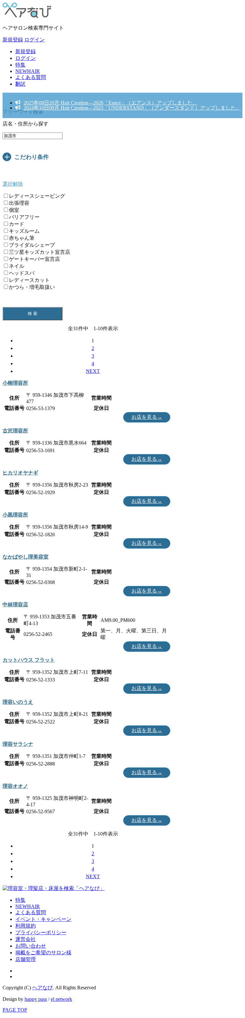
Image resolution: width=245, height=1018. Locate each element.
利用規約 (25, 926)
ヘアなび (42, 987)
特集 (20, 65)
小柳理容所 (15, 383)
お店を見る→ (146, 417)
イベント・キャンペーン (43, 919)
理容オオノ (15, 786)
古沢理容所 (15, 430)
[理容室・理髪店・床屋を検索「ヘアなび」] (54, 888)
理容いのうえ (18, 702)
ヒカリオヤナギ (20, 472)
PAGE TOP (15, 1010)
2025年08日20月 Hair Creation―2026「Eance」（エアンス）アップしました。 (110, 102)
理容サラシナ (18, 744)
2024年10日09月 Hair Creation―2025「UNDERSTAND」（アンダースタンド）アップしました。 (132, 107)
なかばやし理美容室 (25, 556)
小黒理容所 (15, 514)
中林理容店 (15, 604)
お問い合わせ (30, 946)
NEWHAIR (27, 71)
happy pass (36, 999)
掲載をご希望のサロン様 (43, 952)
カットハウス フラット (29, 660)
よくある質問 (30, 77)
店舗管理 (25, 959)
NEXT (93, 371)
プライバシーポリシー (40, 932)
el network (61, 999)
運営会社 (25, 939)
